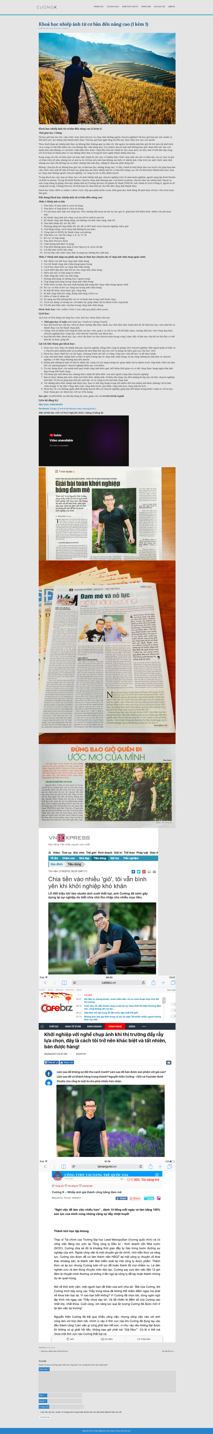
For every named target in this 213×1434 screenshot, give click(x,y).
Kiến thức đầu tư (130, 7)
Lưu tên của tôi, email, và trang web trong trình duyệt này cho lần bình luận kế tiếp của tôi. (81, 1412)
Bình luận (44, 1369)
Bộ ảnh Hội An (168, 1351)
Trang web (44, 1407)
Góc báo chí (159, 7)
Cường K (65, 28)
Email (42, 1401)
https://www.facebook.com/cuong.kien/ (73, 408)
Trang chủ (99, 7)
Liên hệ (171, 7)
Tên (41, 1395)
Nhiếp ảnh (146, 7)
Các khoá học (113, 7)
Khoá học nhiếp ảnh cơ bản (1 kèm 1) (53, 1351)
